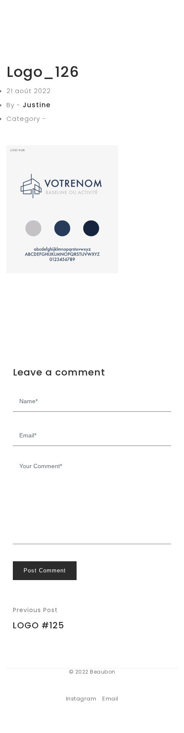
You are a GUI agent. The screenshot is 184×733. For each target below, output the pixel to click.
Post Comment (45, 570)
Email (110, 699)
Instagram (81, 699)
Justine (36, 104)
